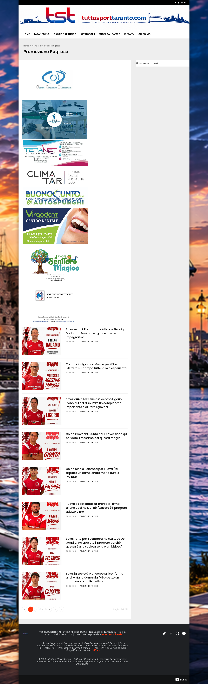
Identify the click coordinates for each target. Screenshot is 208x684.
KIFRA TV (129, 34)
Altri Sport (87, 34)
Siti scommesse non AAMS (147, 63)
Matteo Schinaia (112, 634)
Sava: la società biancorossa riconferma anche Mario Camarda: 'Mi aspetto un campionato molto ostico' (94, 577)
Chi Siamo (144, 34)
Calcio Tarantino (65, 34)
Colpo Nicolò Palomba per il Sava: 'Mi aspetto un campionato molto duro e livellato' (92, 473)
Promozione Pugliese (50, 45)
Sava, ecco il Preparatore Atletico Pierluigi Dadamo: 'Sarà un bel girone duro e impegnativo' (95, 333)
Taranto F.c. (42, 34)
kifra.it (96, 650)
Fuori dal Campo (109, 34)
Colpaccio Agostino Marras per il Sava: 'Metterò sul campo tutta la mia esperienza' (96, 366)
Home (26, 34)
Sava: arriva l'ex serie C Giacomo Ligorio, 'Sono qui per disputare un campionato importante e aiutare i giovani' (94, 403)
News (34, 45)
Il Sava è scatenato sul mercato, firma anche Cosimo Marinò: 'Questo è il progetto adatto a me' (96, 508)
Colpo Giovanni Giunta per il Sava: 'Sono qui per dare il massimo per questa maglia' (96, 436)
